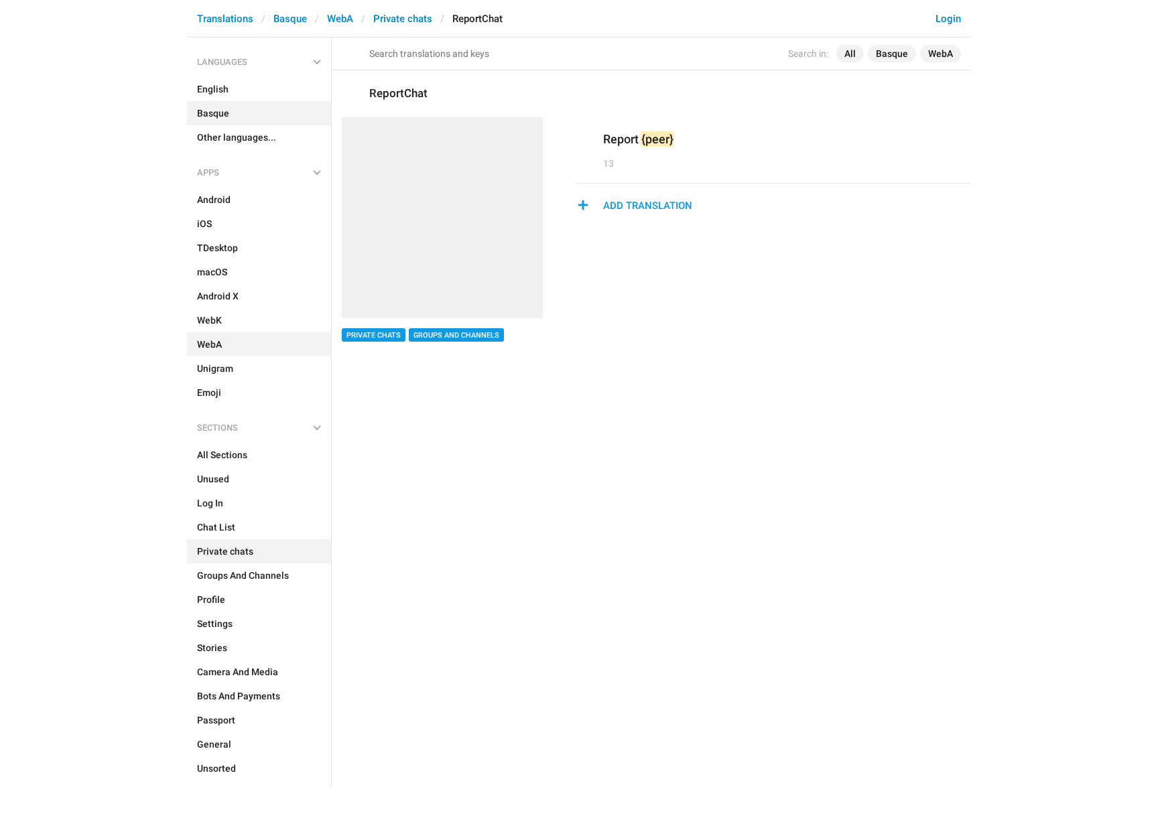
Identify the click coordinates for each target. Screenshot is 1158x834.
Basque (290, 19)
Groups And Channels (456, 335)
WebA (340, 19)
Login (948, 19)
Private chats (402, 19)
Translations (225, 19)
